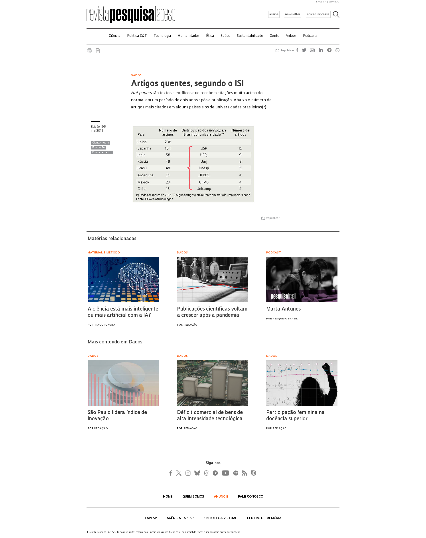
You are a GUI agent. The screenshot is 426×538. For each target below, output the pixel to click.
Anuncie (221, 496)
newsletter (292, 14)
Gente (274, 36)
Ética (210, 36)
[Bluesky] (196, 472)
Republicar (286, 50)
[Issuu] (252, 472)
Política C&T (137, 36)
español (334, 2)
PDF (98, 51)
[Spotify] (235, 472)
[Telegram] (215, 472)
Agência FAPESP (181, 518)
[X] (179, 472)
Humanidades (188, 36)
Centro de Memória (264, 518)
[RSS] (243, 472)
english (321, 2)
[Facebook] (172, 472)
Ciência (114, 36)
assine (273, 14)
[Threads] (206, 472)
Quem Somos (193, 496)
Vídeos (291, 36)
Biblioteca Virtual (220, 518)
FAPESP (151, 518)
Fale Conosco (250, 496)
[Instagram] (187, 472)
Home (168, 496)
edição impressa (318, 14)
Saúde (225, 36)
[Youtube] (225, 472)
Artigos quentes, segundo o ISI (187, 84)
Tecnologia (162, 36)
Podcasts (310, 36)
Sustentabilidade (250, 36)
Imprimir (89, 51)
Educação (98, 147)
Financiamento (101, 152)
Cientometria (100, 142)
